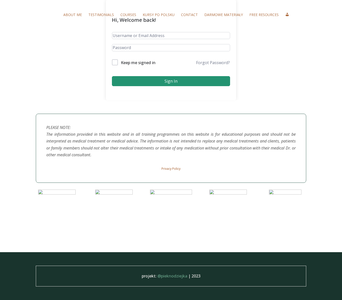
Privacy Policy (171, 169)
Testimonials (101, 15)
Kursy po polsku (159, 15)
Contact (189, 15)
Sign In (171, 81)
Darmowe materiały (223, 15)
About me (72, 15)
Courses (128, 15)
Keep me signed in (138, 62)
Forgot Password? (213, 62)
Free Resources (264, 15)
